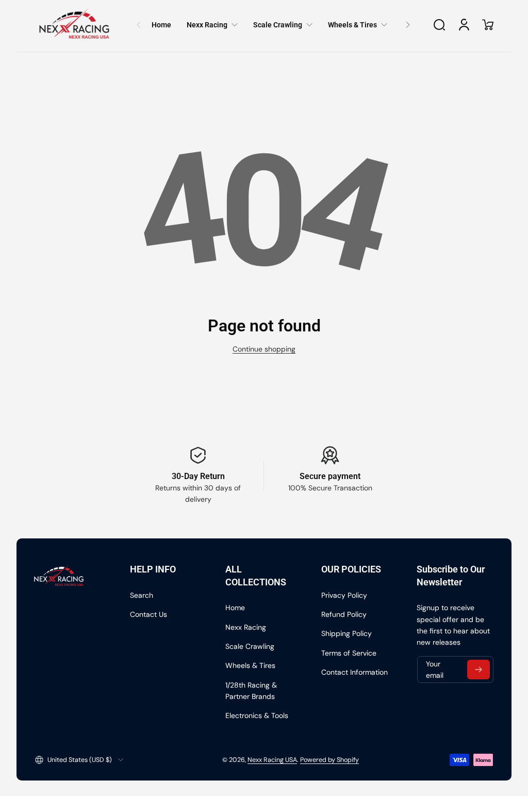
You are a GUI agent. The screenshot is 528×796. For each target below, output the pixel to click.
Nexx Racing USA (272, 760)
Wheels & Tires (250, 665)
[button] (439, 25)
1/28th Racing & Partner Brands (251, 690)
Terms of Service (348, 653)
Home (235, 607)
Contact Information (354, 672)
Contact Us (148, 614)
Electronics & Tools (256, 715)
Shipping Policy (346, 633)
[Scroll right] (408, 25)
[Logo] (74, 24)
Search (141, 595)
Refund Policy (344, 614)
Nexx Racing (245, 627)
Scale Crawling (249, 646)
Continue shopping (264, 349)
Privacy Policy (344, 595)
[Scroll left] (138, 25)
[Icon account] (464, 25)
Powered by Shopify (329, 760)
